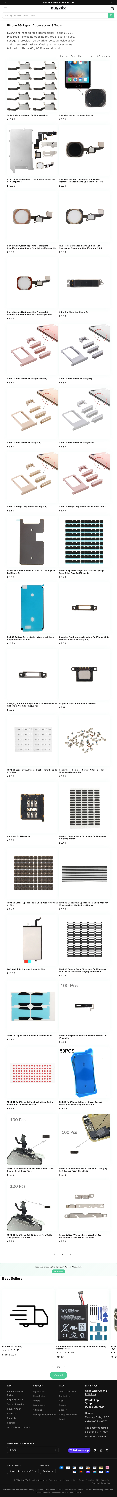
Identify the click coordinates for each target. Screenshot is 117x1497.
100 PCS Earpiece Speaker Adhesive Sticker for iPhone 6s (83, 1036)
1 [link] (47, 1254)
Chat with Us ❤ (95, 1390)
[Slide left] (52, 1367)
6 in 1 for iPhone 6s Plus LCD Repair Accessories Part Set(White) (31, 180)
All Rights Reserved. (38, 1480)
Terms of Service (15, 1404)
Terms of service (86, 1480)
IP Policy (77, 1492)
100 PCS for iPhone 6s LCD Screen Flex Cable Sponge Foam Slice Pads (29, 1236)
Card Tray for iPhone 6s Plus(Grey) (76, 378)
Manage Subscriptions (44, 1414)
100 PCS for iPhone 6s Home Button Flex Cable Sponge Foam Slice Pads (30, 1169)
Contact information (101, 1483)
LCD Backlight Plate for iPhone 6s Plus (26, 969)
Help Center (39, 1396)
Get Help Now (58, 1271)
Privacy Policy (14, 1409)
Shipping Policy (15, 1399)
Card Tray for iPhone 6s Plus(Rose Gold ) (27, 378)
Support (63, 1410)
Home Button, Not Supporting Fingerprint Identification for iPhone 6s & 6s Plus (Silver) (29, 313)
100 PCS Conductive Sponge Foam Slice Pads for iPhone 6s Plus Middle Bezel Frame (83, 904)
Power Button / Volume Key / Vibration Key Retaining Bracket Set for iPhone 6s (80, 1236)
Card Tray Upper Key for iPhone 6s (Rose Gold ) (82, 506)
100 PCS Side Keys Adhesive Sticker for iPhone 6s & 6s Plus (32, 771)
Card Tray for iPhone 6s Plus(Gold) (24, 442)
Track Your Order (68, 1391)
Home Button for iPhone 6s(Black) (76, 115)
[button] (5, 9)
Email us (90, 1394)
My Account (39, 1391)
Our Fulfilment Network (19, 1427)
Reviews (63, 1405)
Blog (61, 1400)
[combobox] (55, 15)
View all (58, 1375)
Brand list (12, 1418)
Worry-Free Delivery (12, 1346)
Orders (36, 1400)
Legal (62, 1419)
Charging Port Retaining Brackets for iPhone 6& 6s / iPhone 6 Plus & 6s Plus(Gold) (84, 638)
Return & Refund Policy (15, 1393)
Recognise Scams (68, 1414)
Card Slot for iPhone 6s (18, 836)
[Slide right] (65, 1367)
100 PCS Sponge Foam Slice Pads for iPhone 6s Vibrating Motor (82, 837)
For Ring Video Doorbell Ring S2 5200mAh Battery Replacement (81, 1347)
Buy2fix (24, 1480)
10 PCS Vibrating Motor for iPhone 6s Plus (28, 115)
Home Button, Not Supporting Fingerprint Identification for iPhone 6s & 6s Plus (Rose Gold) (31, 247)
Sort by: (64, 56)
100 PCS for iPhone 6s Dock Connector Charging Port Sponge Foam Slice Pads (83, 1169)
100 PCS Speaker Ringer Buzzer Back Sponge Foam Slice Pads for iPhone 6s (81, 571)
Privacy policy (69, 1480)
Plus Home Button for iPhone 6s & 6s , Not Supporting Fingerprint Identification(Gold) (80, 247)
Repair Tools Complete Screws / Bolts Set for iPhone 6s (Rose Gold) (81, 771)
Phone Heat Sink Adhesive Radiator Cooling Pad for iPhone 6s (31, 571)
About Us (12, 1413)
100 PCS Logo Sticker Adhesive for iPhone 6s (29, 1035)
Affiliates (37, 1410)
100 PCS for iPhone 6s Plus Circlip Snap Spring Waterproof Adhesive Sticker (30, 1103)
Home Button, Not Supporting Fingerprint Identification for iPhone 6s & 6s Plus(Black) (81, 180)
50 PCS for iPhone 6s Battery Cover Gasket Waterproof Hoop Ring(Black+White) (80, 1103)
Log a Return (39, 1405)
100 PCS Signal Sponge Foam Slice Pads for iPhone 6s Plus (32, 904)
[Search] (111, 15)
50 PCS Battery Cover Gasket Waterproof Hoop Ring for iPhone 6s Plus (30, 638)
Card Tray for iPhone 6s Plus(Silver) (77, 442)
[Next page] (70, 1254)
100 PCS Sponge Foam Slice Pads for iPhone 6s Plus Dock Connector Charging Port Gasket (82, 970)
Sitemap (11, 1422)
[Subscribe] (55, 1450)
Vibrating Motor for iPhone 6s (73, 312)
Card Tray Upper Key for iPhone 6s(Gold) (27, 506)
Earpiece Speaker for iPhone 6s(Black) (78, 703)
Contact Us (64, 1396)
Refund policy (55, 1480)
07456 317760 (94, 1406)
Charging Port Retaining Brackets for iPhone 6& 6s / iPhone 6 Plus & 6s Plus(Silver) (32, 704)
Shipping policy (103, 1480)
